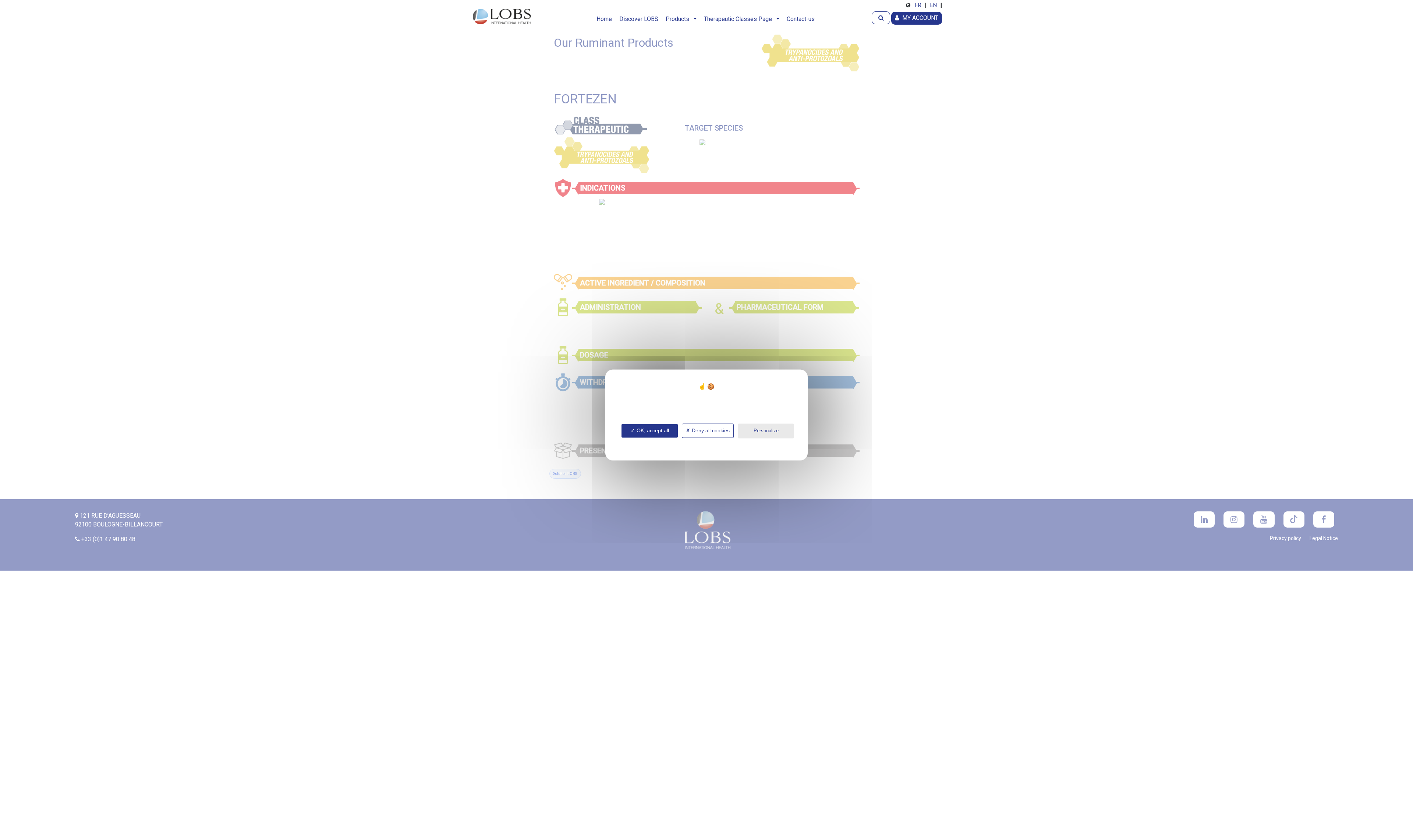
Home (604, 18)
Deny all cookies (710, 430)
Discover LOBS (638, 18)
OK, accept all (652, 430)
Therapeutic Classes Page (739, 18)
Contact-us (801, 18)
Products (679, 18)
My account (919, 17)
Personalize (766, 430)
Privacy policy (706, 443)
